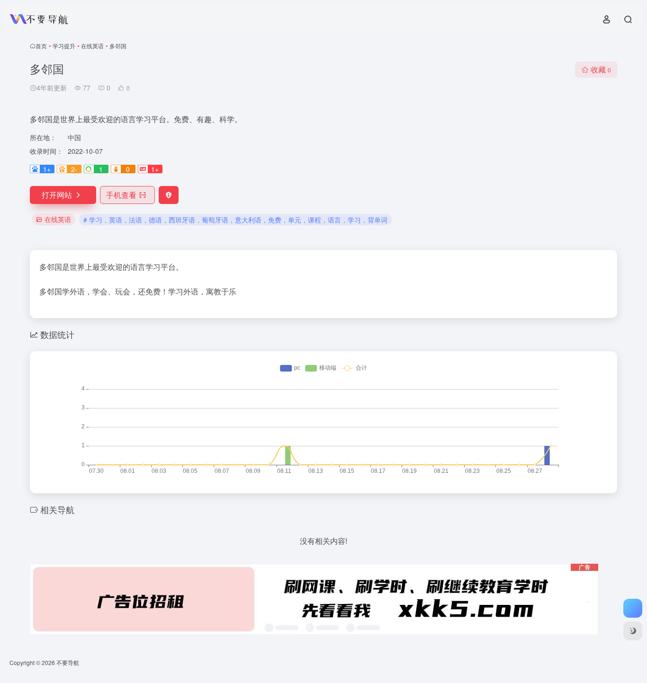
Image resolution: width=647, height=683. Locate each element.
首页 (41, 46)
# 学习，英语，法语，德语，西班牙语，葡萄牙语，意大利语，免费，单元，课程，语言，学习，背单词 (235, 219)
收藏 (601, 69)
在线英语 (92, 46)
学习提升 (64, 46)
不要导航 (67, 662)
